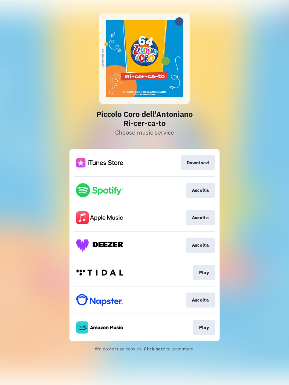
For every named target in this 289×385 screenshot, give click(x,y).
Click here (154, 349)
